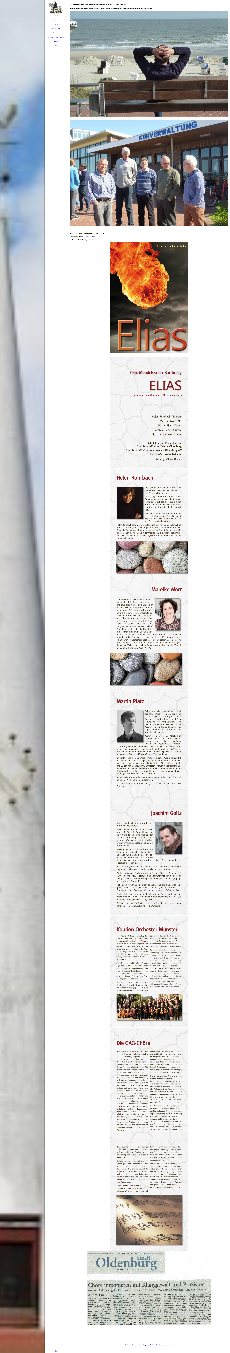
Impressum (56, 41)
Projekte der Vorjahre (56, 33)
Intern (55, 46)
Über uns (56, 20)
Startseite (56, 15)
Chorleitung (56, 24)
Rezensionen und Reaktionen (56, 37)
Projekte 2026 (56, 28)
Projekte (149, 1345)
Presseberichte (156, 1345)
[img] (22, 676)
